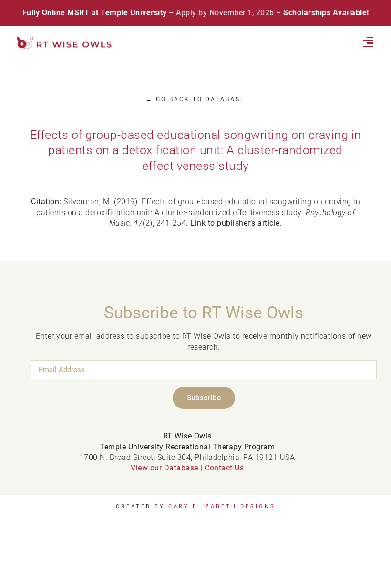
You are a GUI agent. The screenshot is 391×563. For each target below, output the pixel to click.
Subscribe (204, 398)
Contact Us (224, 467)
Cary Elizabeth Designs (222, 506)
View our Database (164, 467)
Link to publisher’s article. (236, 223)
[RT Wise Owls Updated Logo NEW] (65, 39)
